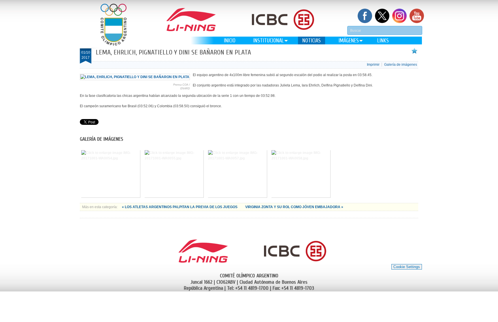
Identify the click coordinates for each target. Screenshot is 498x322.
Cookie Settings (406, 267)
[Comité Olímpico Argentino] (114, 25)
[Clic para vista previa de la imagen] (135, 77)
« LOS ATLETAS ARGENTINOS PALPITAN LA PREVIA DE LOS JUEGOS (180, 207)
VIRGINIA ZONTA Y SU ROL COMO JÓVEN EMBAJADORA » (294, 207)
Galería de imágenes (400, 65)
